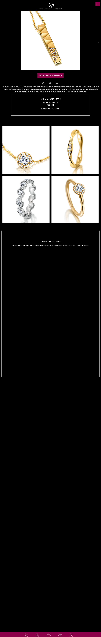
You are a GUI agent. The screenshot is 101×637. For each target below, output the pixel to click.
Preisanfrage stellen (50, 76)
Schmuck (48, 8)
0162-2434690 (42, 633)
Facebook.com (73, 633)
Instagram (62, 633)
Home (41, 8)
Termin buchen (28, 633)
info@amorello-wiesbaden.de (50, 633)
